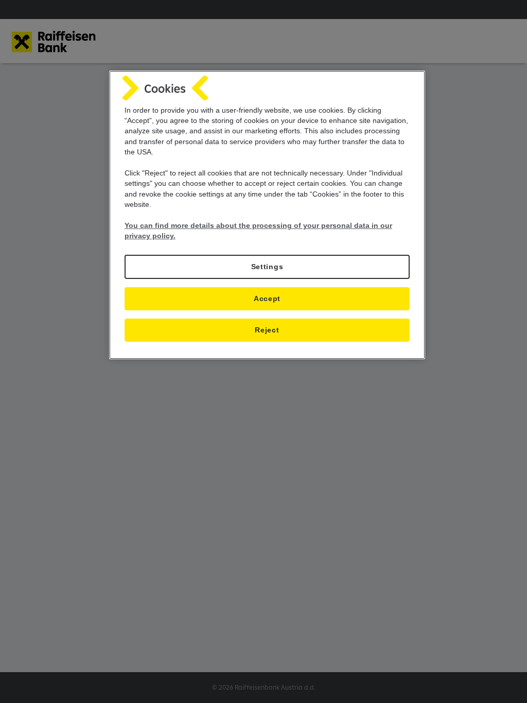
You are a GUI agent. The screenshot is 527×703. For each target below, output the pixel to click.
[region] (267, 215)
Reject (267, 330)
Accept (267, 299)
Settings (267, 267)
